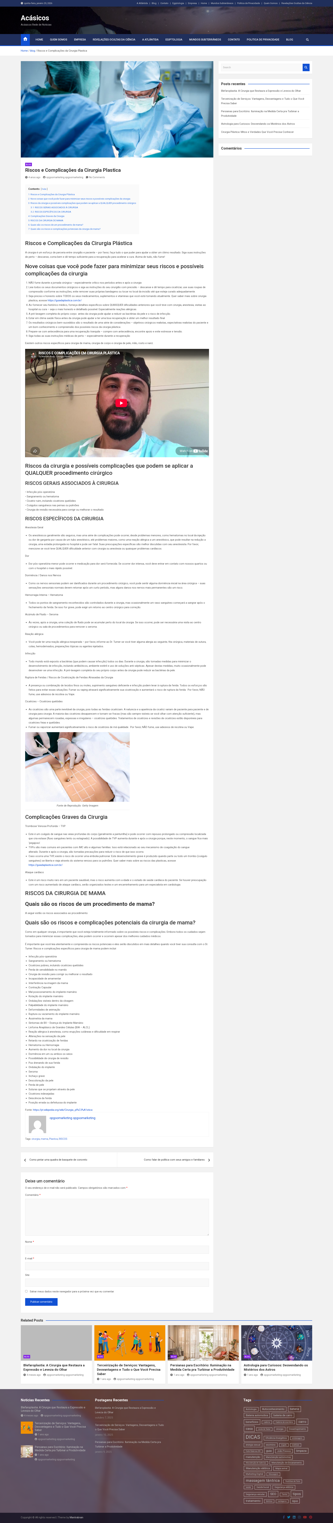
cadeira (267, 1422)
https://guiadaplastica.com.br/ (65, 300)
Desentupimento (297, 1429)
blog (28, 164)
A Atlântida (142, 3)
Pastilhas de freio (292, 1481)
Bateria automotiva (257, 1415)
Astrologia (251, 1409)
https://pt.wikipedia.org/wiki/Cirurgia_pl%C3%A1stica (62, 1109)
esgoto (284, 1445)
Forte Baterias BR (253, 1451)
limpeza (301, 1450)
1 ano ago (105, 1379)
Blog (154, 3)
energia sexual (253, 1444)
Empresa (192, 3)
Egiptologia (178, 3)
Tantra (284, 1494)
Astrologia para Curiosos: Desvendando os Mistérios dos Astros (258, 123)
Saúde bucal (263, 1487)
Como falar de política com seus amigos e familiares (174, 1159)
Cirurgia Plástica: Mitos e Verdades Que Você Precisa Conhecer (257, 132)
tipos (297, 1494)
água (295, 1501)
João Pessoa (284, 1451)
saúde (248, 1487)
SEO (273, 1494)
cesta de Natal (264, 1429)
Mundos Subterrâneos (222, 3)
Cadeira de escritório (284, 1422)
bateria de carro (283, 1415)
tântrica (269, 1501)
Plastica (53, 1138)
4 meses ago (34, 1374)
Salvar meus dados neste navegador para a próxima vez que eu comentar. (72, 1291)
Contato (164, 3)
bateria (294, 1409)
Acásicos (35, 18)
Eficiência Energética (276, 1438)
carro (302, 1422)
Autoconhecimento (273, 1409)
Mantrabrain (76, 1517)
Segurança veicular (255, 1494)
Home (204, 3)
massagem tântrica (263, 1480)
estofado (295, 1445)
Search (306, 67)
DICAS (253, 1437)
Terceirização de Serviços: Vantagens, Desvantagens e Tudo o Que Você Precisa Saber (128, 1369)
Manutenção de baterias (256, 1463)
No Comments (97, 177)
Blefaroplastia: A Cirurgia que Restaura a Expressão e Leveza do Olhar (261, 90)
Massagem (273, 1474)
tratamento (253, 1501)
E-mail (29, 1258)
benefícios (252, 1421)
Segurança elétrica (284, 1487)
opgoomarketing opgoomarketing (64, 177)
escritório (271, 1444)
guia (269, 1450)
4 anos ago (34, 177)
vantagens (282, 1501)
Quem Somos (271, 3)
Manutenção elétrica (258, 1468)
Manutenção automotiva (278, 1457)
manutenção (253, 1457)
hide (44, 189)
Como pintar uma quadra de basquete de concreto (58, 1159)
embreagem (297, 1438)
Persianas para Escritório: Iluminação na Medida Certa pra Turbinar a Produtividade (202, 1367)
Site (27, 1275)
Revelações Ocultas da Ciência (296, 3)
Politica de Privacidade (248, 3)
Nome (29, 1241)
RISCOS (63, 1138)
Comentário (33, 1195)
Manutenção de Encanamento (287, 1462)
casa (249, 1429)
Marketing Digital (254, 1474)
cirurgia (36, 1138)
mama (44, 1138)
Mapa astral (281, 1468)
